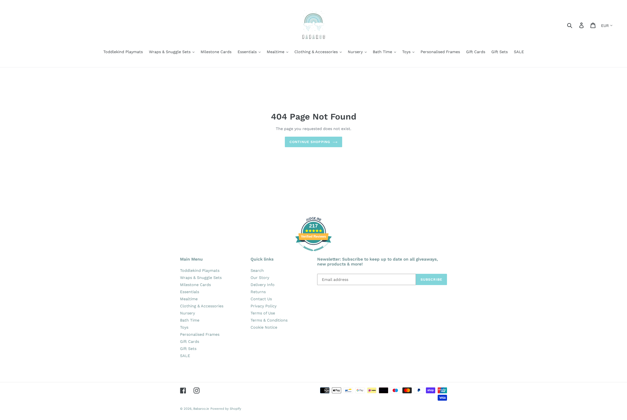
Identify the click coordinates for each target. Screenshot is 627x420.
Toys (184, 327)
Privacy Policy (264, 306)
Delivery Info (263, 284)
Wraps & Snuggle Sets (201, 277)
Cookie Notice (264, 327)
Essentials (189, 291)
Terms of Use (263, 313)
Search (257, 270)
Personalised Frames (199, 334)
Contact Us (261, 299)
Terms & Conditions (269, 320)
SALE (185, 355)
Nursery (187, 313)
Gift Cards (189, 341)
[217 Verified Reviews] (313, 253)
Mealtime (189, 299)
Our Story (260, 277)
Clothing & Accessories (201, 306)
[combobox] (575, 25)
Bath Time (189, 320)
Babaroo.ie (201, 408)
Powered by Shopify (225, 408)
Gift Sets (188, 348)
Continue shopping (309, 142)
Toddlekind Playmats (199, 270)
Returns (258, 291)
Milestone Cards (195, 284)
